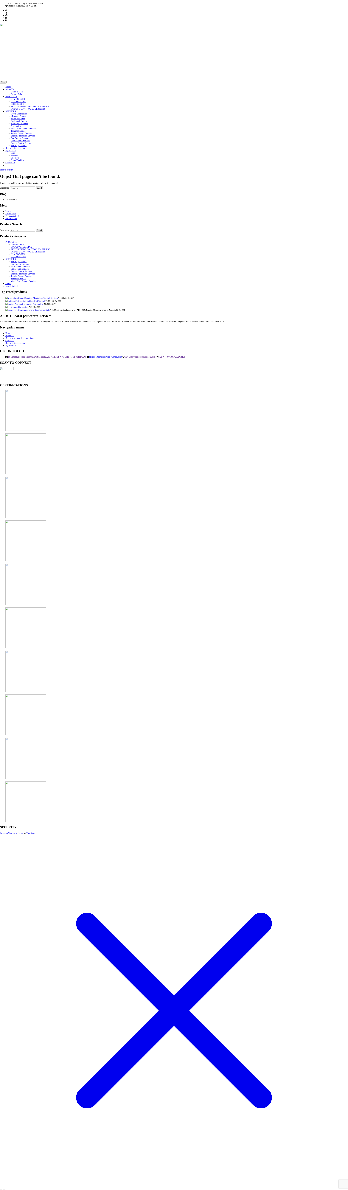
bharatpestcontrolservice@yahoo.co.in (105, 357)
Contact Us (10, 163)
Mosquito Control (18, 116)
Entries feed (10, 213)
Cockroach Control (19, 121)
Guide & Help (17, 92)
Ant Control (16, 126)
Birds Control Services (20, 140)
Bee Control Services (20, 138)
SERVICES (10, 111)
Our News (9, 340)
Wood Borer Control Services (23, 128)
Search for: (4, 230)
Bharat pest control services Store (19, 338)
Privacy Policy (17, 94)
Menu (3, 82)
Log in (8, 211)
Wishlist (14, 155)
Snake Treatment (18, 118)
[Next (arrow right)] (4, 1189)
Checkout (15, 158)
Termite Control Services (21, 133)
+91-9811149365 (79, 357)
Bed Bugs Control (19, 145)
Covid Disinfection (19, 114)
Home (8, 87)
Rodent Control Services (21, 143)
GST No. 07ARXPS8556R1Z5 (171, 357)
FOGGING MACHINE (21, 247)
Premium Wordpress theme (11, 833)
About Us (9, 89)
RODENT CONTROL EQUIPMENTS (28, 109)
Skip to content (6, 170)
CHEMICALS (17, 104)
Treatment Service (18, 131)
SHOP (8, 283)
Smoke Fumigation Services (23, 136)
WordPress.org (11, 218)
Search (39, 230)
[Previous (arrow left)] (1, 1189)
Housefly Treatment (19, 123)
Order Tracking (17, 160)
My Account (10, 345)
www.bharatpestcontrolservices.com (139, 357)
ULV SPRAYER (18, 101)
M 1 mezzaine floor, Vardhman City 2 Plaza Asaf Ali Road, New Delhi (38, 357)
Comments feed (12, 216)
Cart (13, 153)
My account (10, 150)
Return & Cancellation (15, 148)
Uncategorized (11, 286)
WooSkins (30, 833)
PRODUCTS (11, 96)
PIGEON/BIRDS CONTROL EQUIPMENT (30, 106)
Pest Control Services (20, 269)
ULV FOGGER (18, 99)
